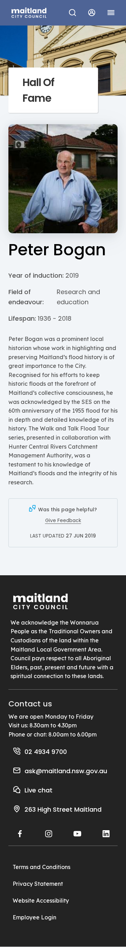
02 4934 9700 (45, 751)
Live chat (38, 790)
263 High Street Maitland (63, 809)
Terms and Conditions (41, 866)
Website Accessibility (41, 900)
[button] (91, 12)
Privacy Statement (38, 883)
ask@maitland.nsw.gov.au (65, 771)
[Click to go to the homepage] (29, 11)
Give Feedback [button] (63, 520)
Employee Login (34, 917)
